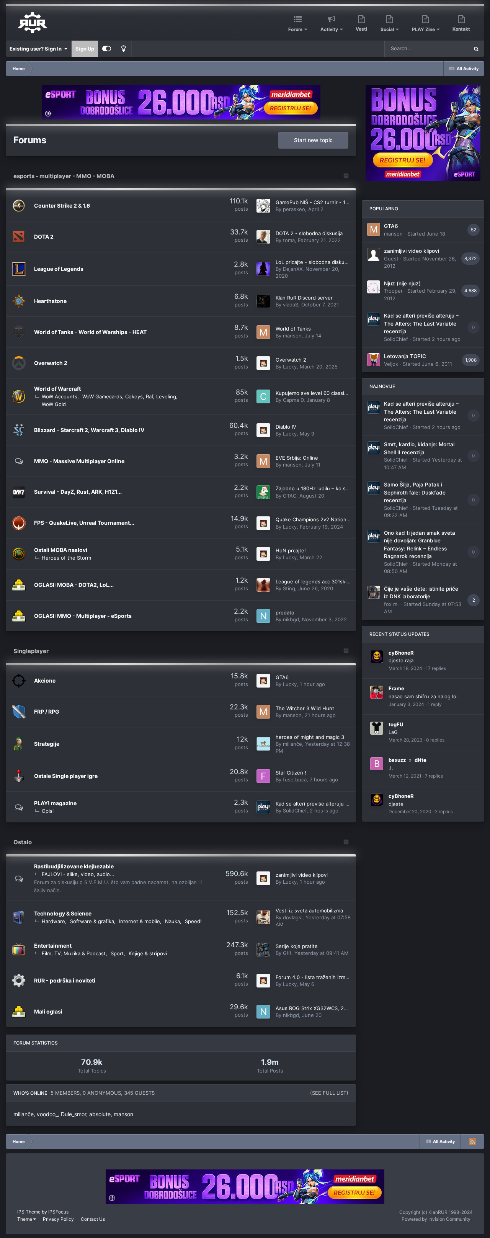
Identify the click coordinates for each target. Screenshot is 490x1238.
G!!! (287, 953)
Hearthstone (50, 301)
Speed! (193, 921)
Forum (295, 29)
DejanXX (292, 269)
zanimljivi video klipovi (302, 875)
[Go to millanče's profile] (263, 744)
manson (292, 335)
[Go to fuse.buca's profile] (263, 776)
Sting (289, 588)
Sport (117, 953)
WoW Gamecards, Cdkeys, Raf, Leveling (129, 396)
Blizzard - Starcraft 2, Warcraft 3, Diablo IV (89, 430)
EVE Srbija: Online (297, 458)
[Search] (476, 49)
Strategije (46, 743)
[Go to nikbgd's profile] (263, 616)
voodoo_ (47, 1114)
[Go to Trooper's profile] (373, 286)
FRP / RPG (46, 711)
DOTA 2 (44, 236)
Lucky (290, 367)
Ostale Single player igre (66, 776)
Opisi (48, 811)
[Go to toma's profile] (263, 237)
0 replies (435, 740)
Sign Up (84, 49)
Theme (25, 1219)
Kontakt (461, 29)
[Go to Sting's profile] (263, 585)
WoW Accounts (59, 396)
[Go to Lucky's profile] (263, 363)
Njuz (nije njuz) (402, 283)
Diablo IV (286, 427)
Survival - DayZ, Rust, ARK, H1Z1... (78, 491)
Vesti (361, 29)
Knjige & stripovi (148, 953)
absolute (100, 1114)
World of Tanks (293, 329)
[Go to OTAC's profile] (263, 492)
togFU (396, 724)
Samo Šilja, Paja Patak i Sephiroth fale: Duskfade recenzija (415, 492)
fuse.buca (295, 779)
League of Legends (58, 268)
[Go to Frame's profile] (376, 692)
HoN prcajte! (291, 550)
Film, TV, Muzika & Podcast (74, 953)
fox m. (391, 604)
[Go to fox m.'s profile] (373, 592)
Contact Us (93, 1219)
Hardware (53, 921)
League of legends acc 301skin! (313, 581)
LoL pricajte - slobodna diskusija (314, 262)
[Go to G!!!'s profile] (263, 949)
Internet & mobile (139, 921)
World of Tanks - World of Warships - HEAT (90, 332)
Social (387, 29)
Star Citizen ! (291, 773)
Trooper (393, 291)
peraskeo (294, 209)
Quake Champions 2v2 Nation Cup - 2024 (325, 519)
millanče (292, 744)
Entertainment (53, 945)
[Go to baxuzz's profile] (376, 763)
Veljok (391, 364)
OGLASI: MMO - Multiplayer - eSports (83, 615)
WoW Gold (54, 404)
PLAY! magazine (55, 803)
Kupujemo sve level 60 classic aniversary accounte (336, 393)
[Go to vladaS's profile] (263, 301)
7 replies (434, 776)
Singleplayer (31, 651)
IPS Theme (29, 1212)
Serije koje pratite (297, 946)
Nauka (172, 921)
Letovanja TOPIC (405, 356)
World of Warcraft (57, 388)
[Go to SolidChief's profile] (263, 807)
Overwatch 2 (50, 363)
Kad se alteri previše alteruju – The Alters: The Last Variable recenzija (421, 323)
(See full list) (329, 1093)
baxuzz (397, 760)
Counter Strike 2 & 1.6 (62, 205)
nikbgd (291, 619)
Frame (396, 688)
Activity (329, 29)
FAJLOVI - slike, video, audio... (78, 874)
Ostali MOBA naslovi (60, 550)
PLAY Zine (423, 29)
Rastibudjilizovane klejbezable (74, 866)
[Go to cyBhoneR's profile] (376, 656)
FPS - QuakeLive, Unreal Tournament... (84, 522)
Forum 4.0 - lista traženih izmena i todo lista (328, 977)
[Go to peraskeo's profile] (263, 206)
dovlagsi (292, 917)
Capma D (293, 400)
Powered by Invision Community (436, 1219)
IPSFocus (58, 1212)
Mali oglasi (48, 1011)
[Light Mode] (123, 49)
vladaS (290, 304)
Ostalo (22, 842)
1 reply (435, 704)
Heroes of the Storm (66, 558)
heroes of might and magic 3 (310, 737)
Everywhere (445, 48)
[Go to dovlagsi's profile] (263, 917)
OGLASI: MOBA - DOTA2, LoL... (74, 584)
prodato (285, 612)
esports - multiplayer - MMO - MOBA (63, 176)
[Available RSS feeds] (472, 1141)
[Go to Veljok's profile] (373, 359)
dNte (420, 760)
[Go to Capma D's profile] (263, 396)
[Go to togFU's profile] (376, 728)
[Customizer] (106, 49)
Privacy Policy (58, 1219)
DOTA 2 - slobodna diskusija (309, 233)
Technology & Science (62, 913)
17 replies (436, 668)
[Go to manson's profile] (263, 332)
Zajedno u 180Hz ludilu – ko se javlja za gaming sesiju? (340, 488)
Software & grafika (92, 921)
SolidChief (295, 810)
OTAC (289, 496)
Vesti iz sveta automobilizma (309, 910)
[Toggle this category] (346, 176)
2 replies (444, 811)
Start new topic (313, 140)
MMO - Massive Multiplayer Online (79, 461)
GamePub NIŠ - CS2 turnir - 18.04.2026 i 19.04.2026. (339, 202)
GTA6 (282, 677)
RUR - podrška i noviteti (64, 980)
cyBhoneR (401, 653)
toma (289, 240)
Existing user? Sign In (37, 49)
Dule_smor (73, 1114)
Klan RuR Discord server (304, 298)
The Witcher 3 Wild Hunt (305, 708)
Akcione (45, 680)
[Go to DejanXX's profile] (263, 269)
